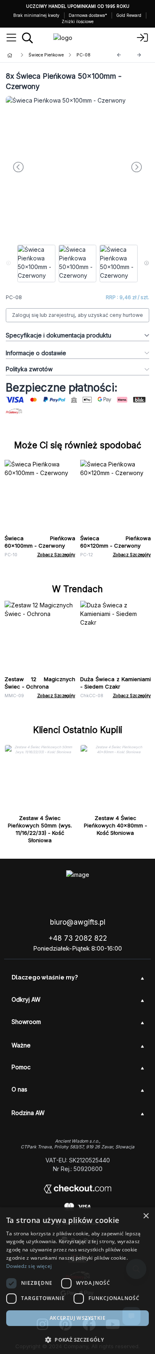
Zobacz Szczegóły (56, 555)
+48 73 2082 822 (77, 938)
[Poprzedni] (119, 55)
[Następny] (139, 55)
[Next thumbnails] (146, 264)
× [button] (146, 1216)
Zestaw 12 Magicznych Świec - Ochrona (40, 683)
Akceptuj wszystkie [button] (77, 1317)
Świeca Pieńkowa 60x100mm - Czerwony (40, 542)
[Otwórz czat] (131, 1316)
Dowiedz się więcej (29, 1266)
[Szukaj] (27, 38)
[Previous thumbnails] (8, 264)
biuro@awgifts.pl (77, 922)
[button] (77, 1340)
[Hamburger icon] (11, 38)
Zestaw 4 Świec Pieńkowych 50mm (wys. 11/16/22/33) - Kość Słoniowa (40, 829)
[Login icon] (142, 38)
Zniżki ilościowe (77, 21)
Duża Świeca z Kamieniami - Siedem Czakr (115, 683)
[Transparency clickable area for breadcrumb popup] (53, 55)
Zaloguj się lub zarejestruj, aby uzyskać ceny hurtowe (77, 315)
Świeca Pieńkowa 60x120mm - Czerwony (115, 542)
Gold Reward (128, 15)
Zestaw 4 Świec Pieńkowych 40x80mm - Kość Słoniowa (115, 825)
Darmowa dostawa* (88, 15)
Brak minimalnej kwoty (36, 15)
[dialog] (77, 1280)
